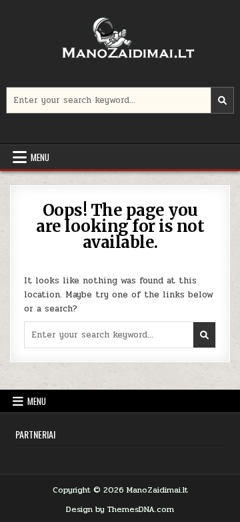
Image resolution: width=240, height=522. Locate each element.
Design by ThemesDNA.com (120, 509)
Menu (40, 157)
